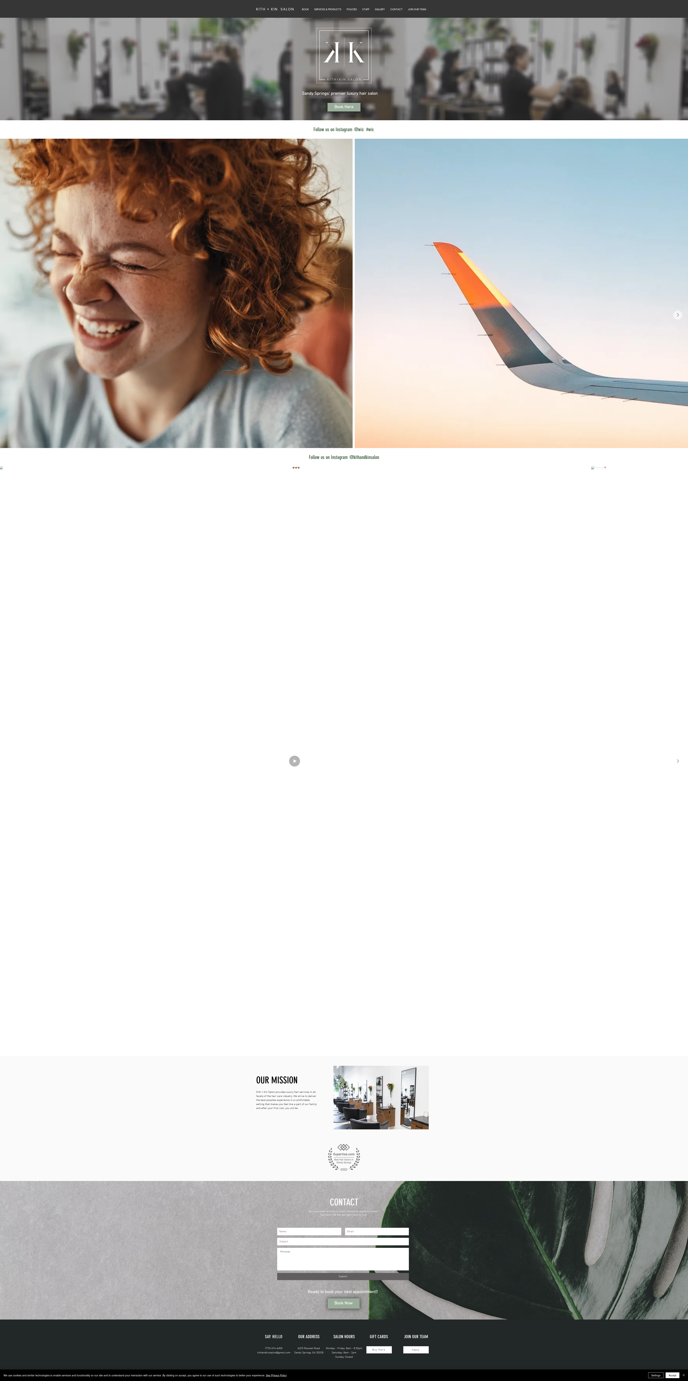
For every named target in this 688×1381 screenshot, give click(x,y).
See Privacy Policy (276, 1375)
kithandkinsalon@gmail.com (273, 1352)
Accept (672, 1375)
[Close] (684, 1375)
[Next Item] (677, 315)
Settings (655, 1375)
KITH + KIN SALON (275, 9)
